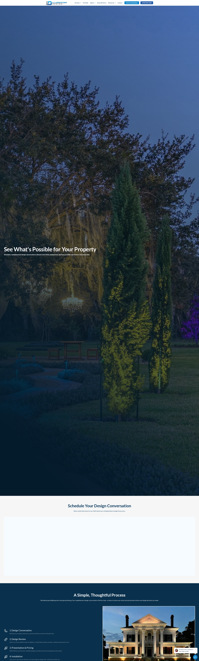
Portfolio (85, 3)
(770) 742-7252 (147, 3)
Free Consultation (132, 3)
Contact (120, 3)
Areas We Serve (101, 3)
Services (77, 3)
